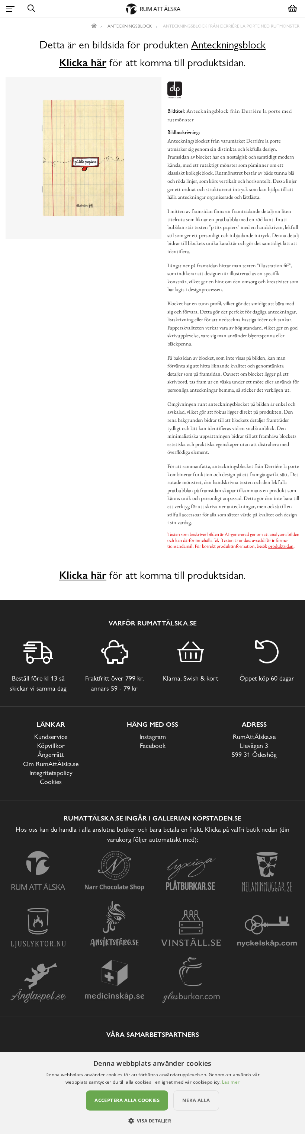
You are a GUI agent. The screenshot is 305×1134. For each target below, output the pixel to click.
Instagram (152, 736)
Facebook (153, 745)
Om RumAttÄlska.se (50, 764)
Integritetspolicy (51, 773)
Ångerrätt (51, 754)
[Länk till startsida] (94, 26)
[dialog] (152, 1093)
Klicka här (82, 62)
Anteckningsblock (228, 45)
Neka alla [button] (196, 1100)
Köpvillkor (51, 745)
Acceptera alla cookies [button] (127, 1100)
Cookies (51, 782)
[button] (152, 1120)
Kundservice (50, 736)
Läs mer (231, 1082)
